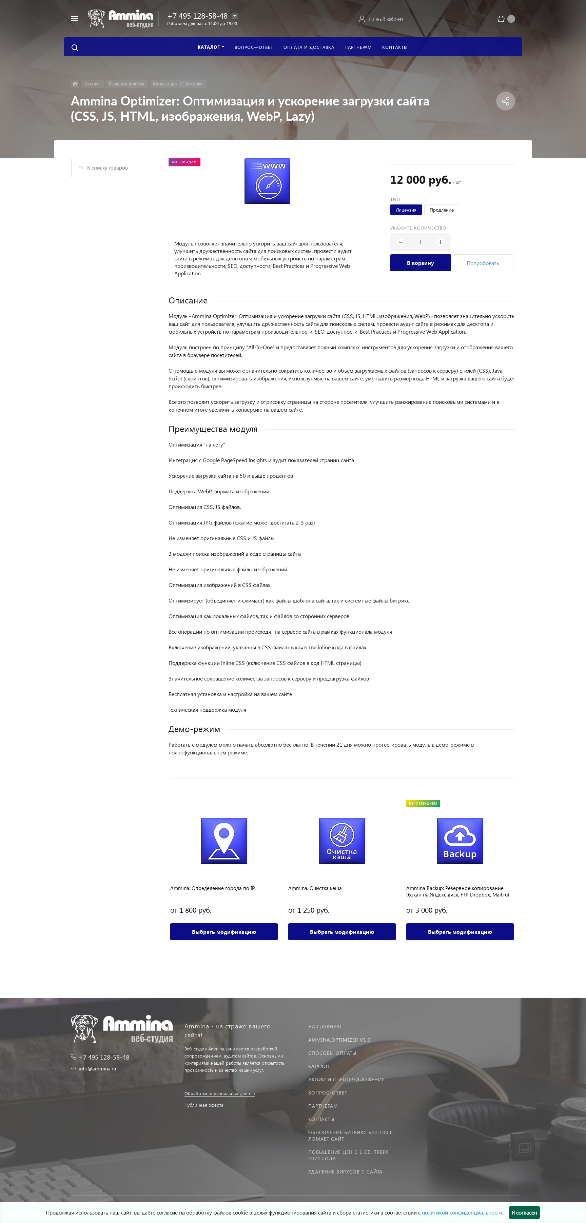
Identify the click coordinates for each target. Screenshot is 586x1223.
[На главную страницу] (120, 17)
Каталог (319, 1066)
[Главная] (75, 84)
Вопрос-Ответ (327, 1092)
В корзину (420, 262)
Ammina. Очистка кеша (315, 888)
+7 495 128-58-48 (197, 15)
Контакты (321, 1119)
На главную (324, 1026)
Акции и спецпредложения (346, 1079)
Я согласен (524, 1212)
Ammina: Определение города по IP (212, 888)
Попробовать (483, 263)
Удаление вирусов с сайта (345, 1171)
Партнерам (323, 1106)
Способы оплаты (332, 1053)
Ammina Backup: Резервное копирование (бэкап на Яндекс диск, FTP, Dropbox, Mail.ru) (457, 891)
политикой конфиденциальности (462, 1212)
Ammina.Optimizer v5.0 (339, 1040)
